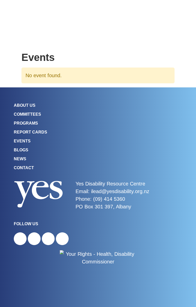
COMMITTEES (27, 114)
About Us (24, 105)
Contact (24, 168)
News (20, 159)
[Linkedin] (62, 238)
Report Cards (30, 132)
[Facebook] (20, 238)
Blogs (21, 150)
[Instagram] (34, 238)
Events (22, 141)
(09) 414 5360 (109, 199)
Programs (26, 123)
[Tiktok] (48, 238)
